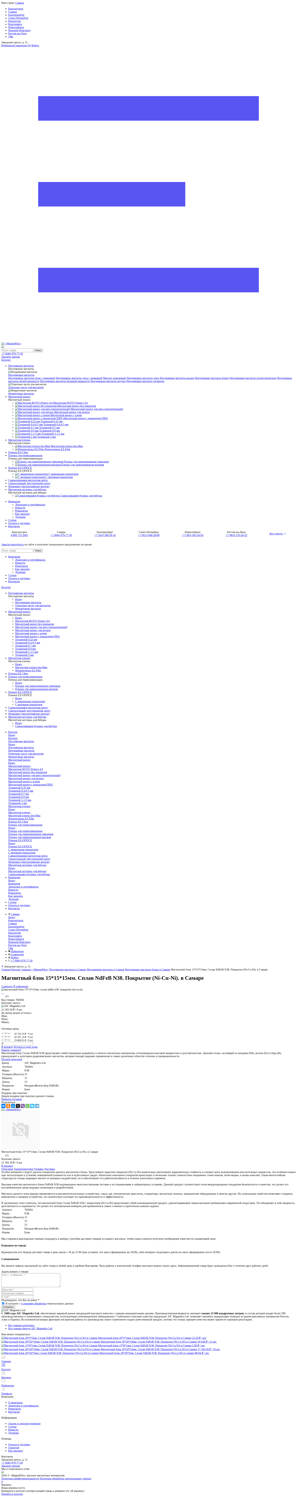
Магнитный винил (19, 766)
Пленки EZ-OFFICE (20, 846)
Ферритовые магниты (21, 393)
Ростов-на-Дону (17, 33)
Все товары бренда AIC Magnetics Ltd (30, 1328)
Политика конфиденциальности (20, 1478)
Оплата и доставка (19, 523)
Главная (6, 969)
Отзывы (38, 1168)
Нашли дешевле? (11, 1050)
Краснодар (14, 21)
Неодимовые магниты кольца (177, 378)
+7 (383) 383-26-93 (192, 535)
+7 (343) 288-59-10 (105, 535)
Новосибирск (16, 27)
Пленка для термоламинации (25, 831)
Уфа (10, 36)
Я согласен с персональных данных (40, 1303)
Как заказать (22, 513)
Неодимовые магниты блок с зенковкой (31, 378)
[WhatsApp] (27, 1106)
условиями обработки (33, 1303)
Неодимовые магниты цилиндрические (253, 378)
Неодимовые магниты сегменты (145, 381)
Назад (18, 599)
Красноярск (15, 24)
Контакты (14, 526)
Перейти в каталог (12, 1494)
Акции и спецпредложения (24, 1423)
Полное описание (11, 1059)
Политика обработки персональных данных (65, 1478)
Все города (276, 533)
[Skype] (32, 1106)
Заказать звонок (10, 356)
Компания (14, 501)
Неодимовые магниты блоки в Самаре (147, 969)
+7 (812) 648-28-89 (149, 535)
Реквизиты (21, 510)
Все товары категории (21, 1325)
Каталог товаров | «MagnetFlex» (29, 969)
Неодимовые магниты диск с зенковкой (79, 378)
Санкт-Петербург (18, 18)
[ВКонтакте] (3, 1106)
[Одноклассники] (8, 1106)
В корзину (7, 1046)
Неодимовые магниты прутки (108, 381)
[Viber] (23, 1106)
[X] (18, 1106)
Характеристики (23, 1168)
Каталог (6, 587)
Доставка (49, 1168)
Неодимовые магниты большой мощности (65, 381)
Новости (20, 507)
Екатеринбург (16, 14)
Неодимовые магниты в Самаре (105, 969)
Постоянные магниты (21, 747)
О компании (15, 1402)
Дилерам (20, 517)
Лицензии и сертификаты (30, 504)
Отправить (8, 1307)
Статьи (12, 520)
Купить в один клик (26, 1046)
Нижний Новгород (19, 30)
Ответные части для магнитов (26, 387)
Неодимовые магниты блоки (212, 378)
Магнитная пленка (19, 812)
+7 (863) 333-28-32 (236, 535)
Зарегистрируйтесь (12, 544)
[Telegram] (37, 1106)
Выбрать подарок (11, 1099)
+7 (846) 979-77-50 (12, 353)
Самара (19, 2)
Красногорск (15, 8)
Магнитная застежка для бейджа (27, 871)
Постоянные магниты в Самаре (67, 969)
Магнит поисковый (114, 378)
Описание (7, 1168)
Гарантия (13, 1447)
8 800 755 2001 (19, 535)
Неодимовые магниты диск (143, 378)
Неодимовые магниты (21, 375)
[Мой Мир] (13, 1106)
